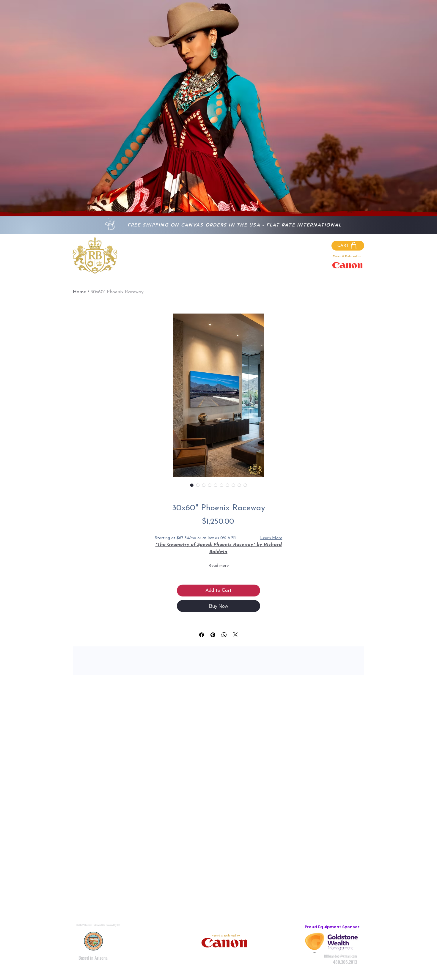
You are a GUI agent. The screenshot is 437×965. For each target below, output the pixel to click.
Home (79, 292)
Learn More (271, 538)
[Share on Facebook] (201, 634)
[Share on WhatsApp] (224, 634)
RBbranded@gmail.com (340, 955)
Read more (218, 565)
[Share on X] (235, 634)
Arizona (100, 957)
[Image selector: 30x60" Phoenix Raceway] (192, 485)
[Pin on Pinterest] (212, 634)
